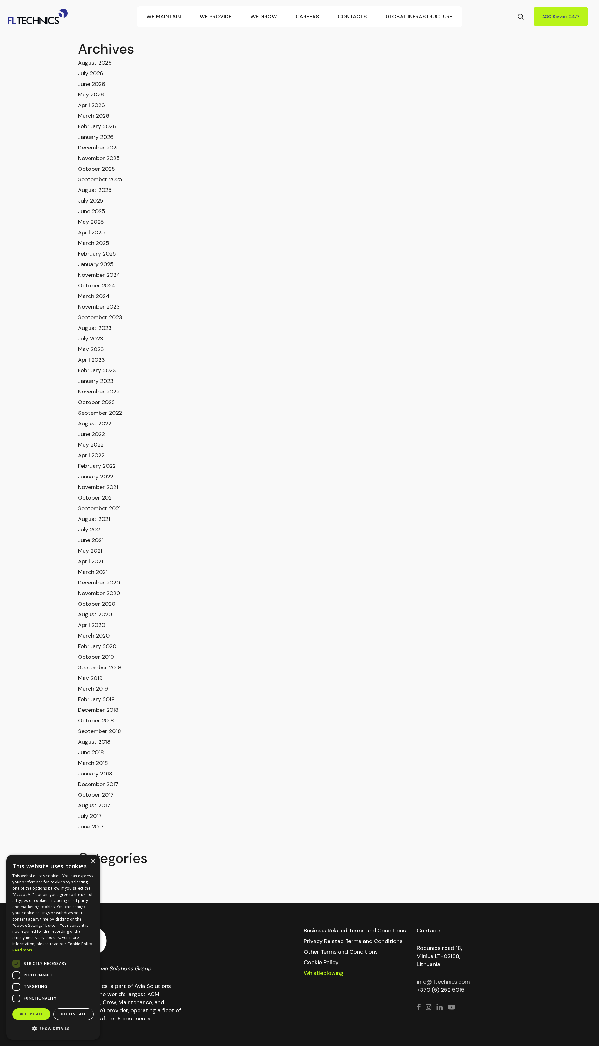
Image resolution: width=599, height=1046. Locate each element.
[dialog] (53, 947)
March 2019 (93, 688)
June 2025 (91, 211)
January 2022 (95, 476)
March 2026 (93, 116)
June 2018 (91, 752)
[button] (53, 1029)
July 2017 (90, 816)
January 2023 (96, 381)
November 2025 (99, 158)
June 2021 (91, 540)
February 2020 (97, 646)
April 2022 (91, 455)
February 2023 (97, 370)
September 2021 (99, 508)
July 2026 (90, 73)
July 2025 (90, 200)
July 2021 (90, 529)
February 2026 (97, 126)
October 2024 (96, 285)
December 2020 (99, 582)
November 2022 (98, 391)
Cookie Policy (321, 962)
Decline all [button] (73, 1014)
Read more (22, 950)
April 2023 (91, 360)
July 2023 (90, 338)
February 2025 (97, 253)
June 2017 (91, 826)
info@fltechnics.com (443, 981)
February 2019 (96, 699)
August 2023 (95, 328)
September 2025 (100, 179)
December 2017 (98, 784)
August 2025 (95, 190)
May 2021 (90, 551)
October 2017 (96, 795)
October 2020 (96, 604)
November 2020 (99, 593)
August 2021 (94, 519)
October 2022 (96, 402)
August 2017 (94, 805)
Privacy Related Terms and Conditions (353, 941)
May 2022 (91, 444)
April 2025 (91, 232)
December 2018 (98, 710)
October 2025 (96, 169)
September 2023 (100, 317)
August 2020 (95, 614)
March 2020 (94, 635)
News (85, 872)
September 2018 (99, 731)
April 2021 (90, 561)
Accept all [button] (31, 1014)
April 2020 (91, 625)
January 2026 (96, 137)
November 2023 (99, 306)
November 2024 (99, 275)
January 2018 (95, 773)
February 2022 (97, 466)
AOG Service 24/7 (561, 16)
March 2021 (93, 572)
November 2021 (98, 487)
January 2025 (96, 264)
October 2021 (96, 497)
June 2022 (91, 434)
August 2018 (94, 741)
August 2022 (94, 423)
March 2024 (94, 296)
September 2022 (100, 413)
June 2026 (91, 84)
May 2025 (91, 222)
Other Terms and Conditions (341, 952)
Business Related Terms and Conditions (355, 930)
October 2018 (96, 720)
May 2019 (90, 678)
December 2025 (99, 147)
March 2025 (93, 243)
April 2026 (91, 105)
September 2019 (99, 667)
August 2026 (95, 62)
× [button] (92, 861)
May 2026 (91, 94)
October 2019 (96, 657)
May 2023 (91, 349)
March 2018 (93, 763)
